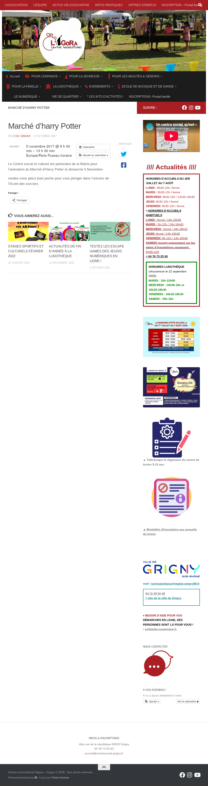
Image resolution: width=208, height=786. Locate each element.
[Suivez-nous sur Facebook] (184, 107)
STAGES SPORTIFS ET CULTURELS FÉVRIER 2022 (26, 251)
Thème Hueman (60, 777)
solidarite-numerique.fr (161, 629)
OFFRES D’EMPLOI (142, 5)
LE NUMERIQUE (25, 96)
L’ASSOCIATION (16, 5)
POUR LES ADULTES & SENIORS (135, 76)
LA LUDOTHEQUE (66, 86)
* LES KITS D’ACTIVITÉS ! (105, 96)
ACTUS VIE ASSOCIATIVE (71, 5)
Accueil (15, 76)
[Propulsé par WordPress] (36, 777)
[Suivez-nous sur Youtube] (197, 107)
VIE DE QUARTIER (65, 96)
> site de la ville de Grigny (163, 598)
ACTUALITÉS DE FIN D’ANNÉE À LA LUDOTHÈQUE (65, 251)
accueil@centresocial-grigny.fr (104, 753)
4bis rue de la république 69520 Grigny (104, 744)
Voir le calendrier (187, 701)
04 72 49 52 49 (155, 593)
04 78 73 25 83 (157, 256)
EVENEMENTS (99, 86)
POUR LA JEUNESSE (84, 76)
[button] (93, 155)
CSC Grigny (22, 136)
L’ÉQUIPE (40, 5)
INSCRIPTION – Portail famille (182, 5)
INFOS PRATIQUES (109, 5)
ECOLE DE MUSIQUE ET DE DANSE (148, 86)
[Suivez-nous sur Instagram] (190, 107)
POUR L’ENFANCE (44, 76)
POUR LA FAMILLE (25, 86)
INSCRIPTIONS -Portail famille (149, 96)
